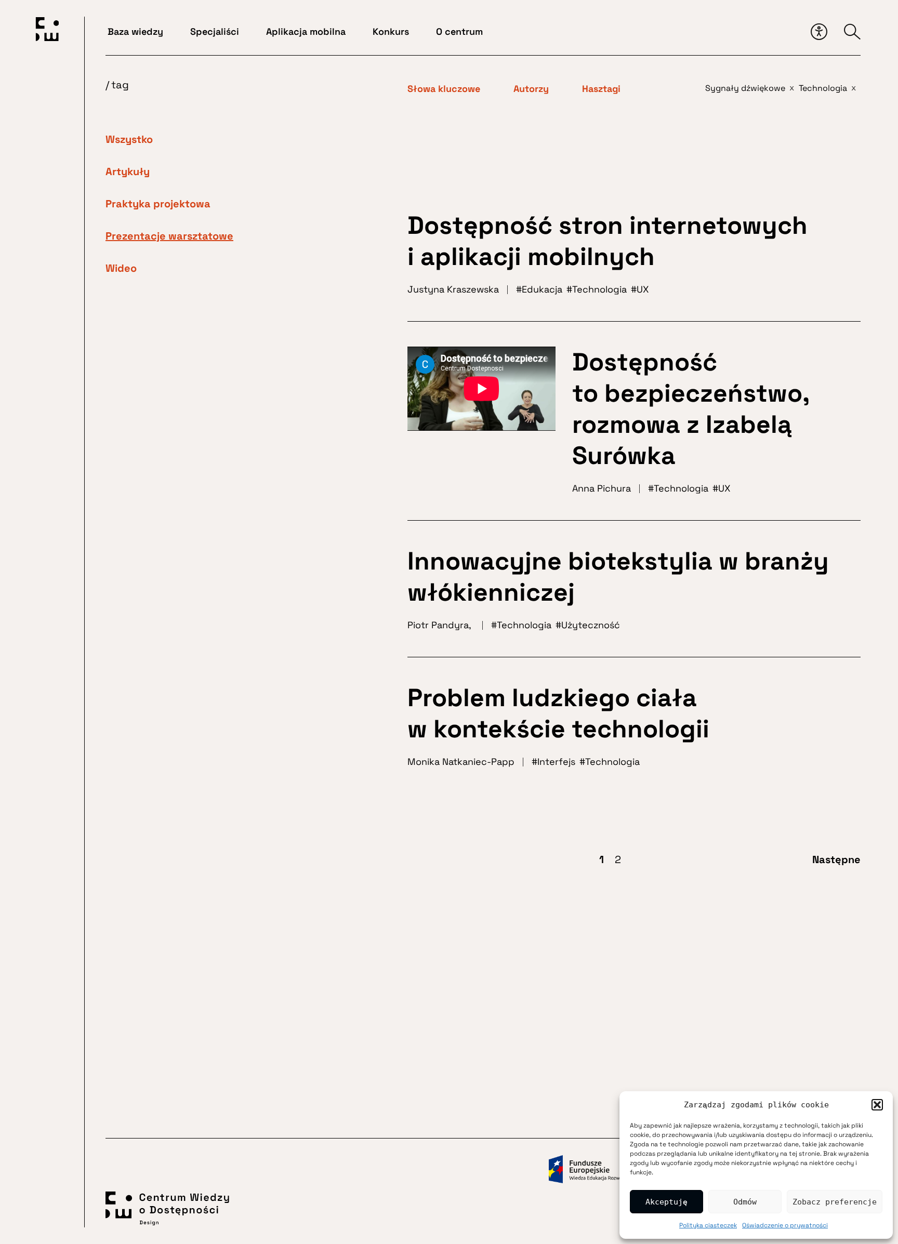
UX (643, 289)
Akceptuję (666, 1202)
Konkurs (391, 31)
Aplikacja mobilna (306, 31)
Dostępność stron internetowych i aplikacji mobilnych (607, 240)
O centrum (459, 31)
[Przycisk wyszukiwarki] (852, 31)
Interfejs (556, 761)
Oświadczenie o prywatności (785, 1225)
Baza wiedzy (135, 31)
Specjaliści (214, 31)
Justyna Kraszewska (453, 289)
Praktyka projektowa (157, 203)
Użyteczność (590, 625)
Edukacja (542, 289)
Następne (836, 859)
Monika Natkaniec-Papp (460, 761)
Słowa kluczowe (443, 89)
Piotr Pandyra (438, 625)
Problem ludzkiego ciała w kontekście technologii (558, 713)
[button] (877, 1105)
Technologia (599, 289)
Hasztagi (601, 89)
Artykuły (127, 171)
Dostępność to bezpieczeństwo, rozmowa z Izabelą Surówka (690, 408)
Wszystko (129, 139)
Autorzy (531, 89)
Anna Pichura (601, 488)
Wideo (121, 268)
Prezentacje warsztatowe (169, 236)
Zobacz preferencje (835, 1202)
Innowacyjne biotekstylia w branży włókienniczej (618, 576)
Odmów (745, 1202)
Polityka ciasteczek (708, 1225)
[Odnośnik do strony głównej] (47, 31)
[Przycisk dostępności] (819, 31)
